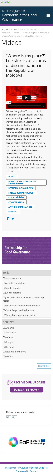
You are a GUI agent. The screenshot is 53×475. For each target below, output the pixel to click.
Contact (34, 471)
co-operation (16, 202)
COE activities (16, 197)
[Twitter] (12, 218)
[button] (26, 3)
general (13, 211)
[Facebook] (8, 218)
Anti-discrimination (20, 207)
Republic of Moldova (20, 188)
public (12, 176)
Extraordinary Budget (21, 192)
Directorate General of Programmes (22, 182)
